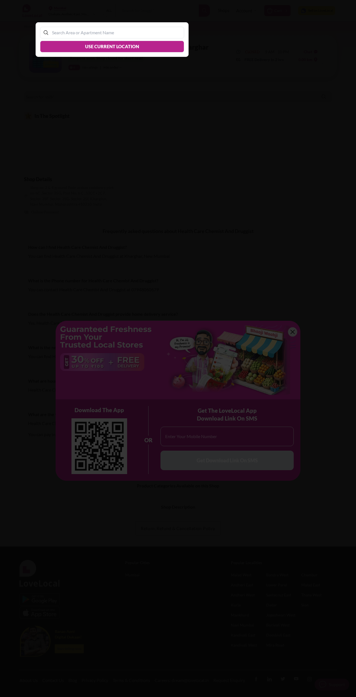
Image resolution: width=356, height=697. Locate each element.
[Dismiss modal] (178, 348)
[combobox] (115, 32)
